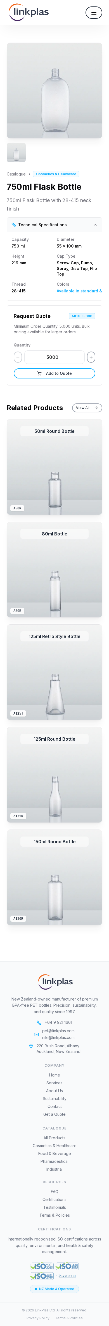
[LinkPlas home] (54, 982)
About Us (54, 1090)
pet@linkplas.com (58, 1030)
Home (54, 1075)
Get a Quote (54, 1114)
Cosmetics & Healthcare (55, 1145)
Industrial (54, 1169)
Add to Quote (59, 373)
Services (54, 1082)
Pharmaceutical (54, 1161)
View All (82, 408)
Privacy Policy (38, 1318)
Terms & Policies (54, 1215)
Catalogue (16, 174)
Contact (55, 1106)
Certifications (54, 1199)
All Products (54, 1137)
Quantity (22, 345)
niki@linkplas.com (58, 1037)
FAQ (54, 1191)
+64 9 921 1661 (58, 1022)
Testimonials (54, 1207)
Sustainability (55, 1098)
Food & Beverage (54, 1153)
